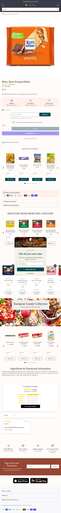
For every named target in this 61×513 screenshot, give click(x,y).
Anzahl (3, 125)
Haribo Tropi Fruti (37, 165)
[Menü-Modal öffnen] (2, 5)
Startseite (4, 14)
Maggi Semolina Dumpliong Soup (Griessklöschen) (10, 166)
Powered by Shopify (27, 505)
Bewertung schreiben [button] (30, 406)
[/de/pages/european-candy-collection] (30, 312)
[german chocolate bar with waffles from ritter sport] (30, 47)
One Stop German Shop (16, 505)
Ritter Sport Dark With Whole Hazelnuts (37, 231)
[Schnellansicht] (13, 265)
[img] (7, 421)
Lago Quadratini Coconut (50, 343)
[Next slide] (57, 167)
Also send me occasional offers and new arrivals (29, 122)
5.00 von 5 (34, 389)
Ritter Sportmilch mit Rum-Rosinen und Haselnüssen (22, 282)
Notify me (45, 114)
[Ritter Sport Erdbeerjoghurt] (50, 270)
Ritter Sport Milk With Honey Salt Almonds (51, 231)
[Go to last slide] (3, 167)
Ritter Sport (7, 86)
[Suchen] (57, 9)
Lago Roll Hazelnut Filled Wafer (37, 343)
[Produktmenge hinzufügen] (9, 128)
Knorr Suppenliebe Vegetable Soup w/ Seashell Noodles (51, 167)
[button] (5, 84)
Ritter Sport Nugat (8, 280)
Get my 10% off (30, 269)
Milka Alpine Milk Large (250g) (24, 166)
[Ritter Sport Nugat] (8, 270)
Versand (3, 142)
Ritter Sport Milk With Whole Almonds (24, 231)
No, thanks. (30, 273)
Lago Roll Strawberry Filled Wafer (24, 343)
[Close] (45, 239)
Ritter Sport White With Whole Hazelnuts (10, 231)
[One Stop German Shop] (30, 5)
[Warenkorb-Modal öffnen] (57, 5)
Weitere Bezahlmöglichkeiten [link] (30, 138)
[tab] (25, 183)
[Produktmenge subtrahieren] (3, 128)
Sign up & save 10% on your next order (30, 1)
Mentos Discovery (10, 342)
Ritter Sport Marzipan (37, 280)
